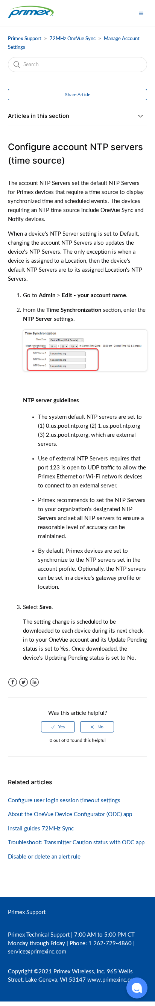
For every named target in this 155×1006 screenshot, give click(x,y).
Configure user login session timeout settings (64, 800)
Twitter (23, 682)
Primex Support (24, 38)
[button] (141, 13)
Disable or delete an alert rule (44, 857)
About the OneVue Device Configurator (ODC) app (70, 814)
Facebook (12, 682)
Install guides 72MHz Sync (41, 829)
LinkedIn (34, 682)
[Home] (31, 17)
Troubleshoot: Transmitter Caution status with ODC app (76, 842)
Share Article (77, 94)
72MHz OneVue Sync (73, 38)
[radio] (58, 726)
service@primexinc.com (37, 952)
